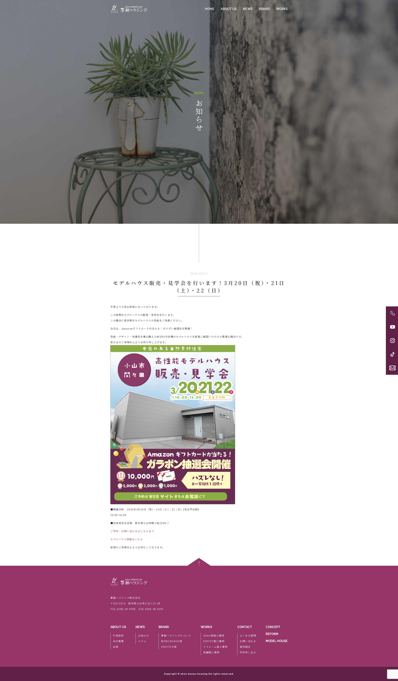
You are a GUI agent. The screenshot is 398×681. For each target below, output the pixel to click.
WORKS (282, 9)
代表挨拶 (118, 635)
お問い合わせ (248, 641)
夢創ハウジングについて (176, 635)
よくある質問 (248, 635)
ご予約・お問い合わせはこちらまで (132, 531)
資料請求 (245, 647)
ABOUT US (229, 9)
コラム (142, 641)
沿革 (115, 647)
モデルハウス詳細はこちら (126, 539)
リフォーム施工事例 (215, 647)
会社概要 (118, 641)
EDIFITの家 (169, 647)
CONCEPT (273, 627)
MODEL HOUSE (277, 641)
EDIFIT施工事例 (213, 641)
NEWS (247, 9)
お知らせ (143, 635)
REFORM (272, 634)
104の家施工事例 (213, 635)
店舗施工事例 (211, 652)
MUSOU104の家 (171, 641)
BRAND (264, 9)
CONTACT (244, 627)
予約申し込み (248, 652)
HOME (209, 9)
